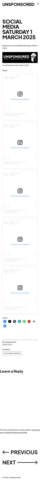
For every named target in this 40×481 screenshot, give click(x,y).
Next (9, 462)
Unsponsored (18, 4)
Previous (24, 452)
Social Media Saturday (12, 353)
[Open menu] (38, 3)
